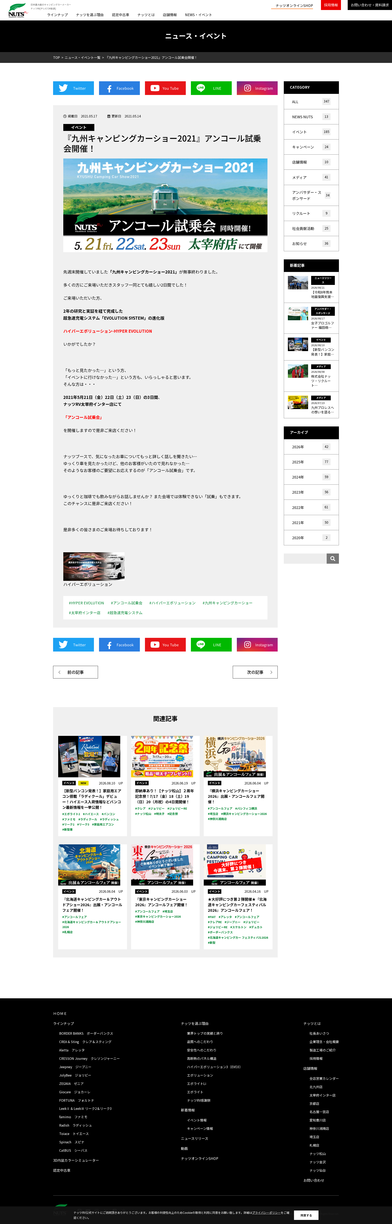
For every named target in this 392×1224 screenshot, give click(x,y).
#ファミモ (69, 819)
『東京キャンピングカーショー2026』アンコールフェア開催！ (161, 901)
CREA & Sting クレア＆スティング (85, 1041)
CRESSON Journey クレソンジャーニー (89, 1058)
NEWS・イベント (198, 14)
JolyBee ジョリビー (75, 1075)
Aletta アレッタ (72, 1050)
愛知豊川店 (318, 1120)
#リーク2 (68, 824)
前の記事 (75, 672)
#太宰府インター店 (84, 612)
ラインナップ (57, 14)
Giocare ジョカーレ (74, 1091)
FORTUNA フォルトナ (76, 1100)
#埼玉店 (213, 814)
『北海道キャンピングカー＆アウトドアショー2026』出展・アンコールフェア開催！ (92, 904)
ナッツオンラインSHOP (294, 5)
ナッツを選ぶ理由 (90, 14)
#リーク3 (83, 824)
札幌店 (314, 1145)
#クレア (140, 808)
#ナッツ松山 (143, 814)
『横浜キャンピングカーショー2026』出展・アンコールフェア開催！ (236, 796)
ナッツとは (146, 14)
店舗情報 (170, 14)
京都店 (314, 1103)
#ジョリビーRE (177, 808)
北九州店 (316, 1086)
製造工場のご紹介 (323, 1050)
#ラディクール (87, 819)
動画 (184, 1148)
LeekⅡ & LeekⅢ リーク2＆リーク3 (85, 1108)
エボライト (195, 1091)
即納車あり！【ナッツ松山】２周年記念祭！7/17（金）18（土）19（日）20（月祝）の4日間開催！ (164, 796)
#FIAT (212, 917)
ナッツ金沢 (318, 1161)
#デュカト (256, 927)
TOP (56, 57)
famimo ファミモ (73, 1116)
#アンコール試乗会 (126, 602)
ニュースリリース (194, 1138)
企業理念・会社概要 (324, 1041)
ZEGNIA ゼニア (71, 1083)
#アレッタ (225, 917)
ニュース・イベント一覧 (82, 57)
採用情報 (331, 4)
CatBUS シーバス (73, 1150)
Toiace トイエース (74, 1133)
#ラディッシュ (109, 819)
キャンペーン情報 (200, 1128)
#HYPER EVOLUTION (86, 602)
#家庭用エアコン (103, 824)
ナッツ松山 (318, 1153)
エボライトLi (196, 1083)
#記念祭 (172, 814)
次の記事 (255, 672)
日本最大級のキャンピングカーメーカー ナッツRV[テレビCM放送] (51, 6)
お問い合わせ (313, 1180)
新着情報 (188, 1109)
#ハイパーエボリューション (172, 602)
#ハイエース (91, 814)
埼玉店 (314, 1136)
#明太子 (159, 814)
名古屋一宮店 (319, 1111)
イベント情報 (197, 1120)
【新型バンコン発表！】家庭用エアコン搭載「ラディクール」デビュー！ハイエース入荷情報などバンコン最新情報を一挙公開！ (91, 799)
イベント (79, 127)
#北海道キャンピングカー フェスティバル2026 (238, 937)
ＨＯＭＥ (60, 1013)
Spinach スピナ (71, 1141)
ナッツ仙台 (318, 1170)
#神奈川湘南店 (217, 819)
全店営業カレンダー (324, 1078)
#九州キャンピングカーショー (228, 602)
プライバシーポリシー (266, 1213)
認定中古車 (120, 14)
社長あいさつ (319, 1033)
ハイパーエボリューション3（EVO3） (215, 1066)
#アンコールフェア (220, 808)
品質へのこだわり (200, 1041)
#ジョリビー (156, 808)
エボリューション (200, 1075)
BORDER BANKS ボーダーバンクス (86, 1033)
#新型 (211, 943)
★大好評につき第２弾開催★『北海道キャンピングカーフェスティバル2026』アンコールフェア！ (237, 904)
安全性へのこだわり (201, 1050)
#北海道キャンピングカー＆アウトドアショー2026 (91, 924)
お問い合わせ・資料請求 (370, 4)
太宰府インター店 (323, 1095)
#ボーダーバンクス (220, 932)
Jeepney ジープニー (75, 1066)
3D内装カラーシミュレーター (76, 1160)
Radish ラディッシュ (75, 1125)
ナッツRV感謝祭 (198, 1100)
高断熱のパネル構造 (201, 1058)
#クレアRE (215, 922)
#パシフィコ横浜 (246, 808)
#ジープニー (233, 922)
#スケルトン (238, 927)
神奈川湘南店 (319, 1128)
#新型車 (67, 829)
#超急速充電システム (125, 612)
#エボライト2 (71, 814)
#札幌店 (67, 932)
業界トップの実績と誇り (205, 1033)
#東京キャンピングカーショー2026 (158, 916)
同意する (306, 1215)
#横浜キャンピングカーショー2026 (244, 814)
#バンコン (108, 814)
